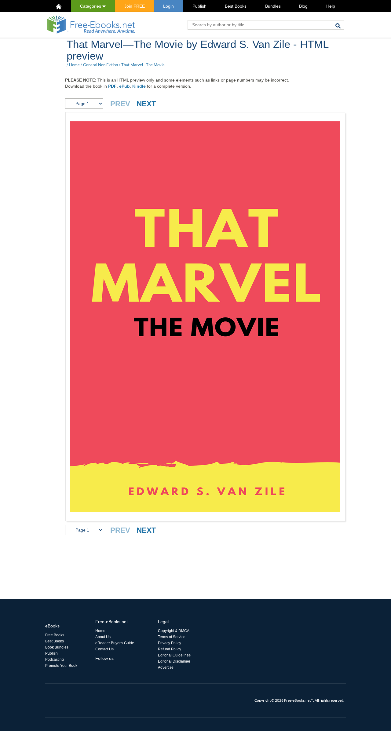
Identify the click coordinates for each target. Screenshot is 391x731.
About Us (103, 637)
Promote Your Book (61, 665)
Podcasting (54, 659)
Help (330, 6)
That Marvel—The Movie (143, 64)
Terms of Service (171, 637)
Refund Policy (169, 649)
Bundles (273, 6)
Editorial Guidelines (174, 655)
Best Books (236, 6)
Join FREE (134, 6)
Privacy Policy (169, 643)
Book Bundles (56, 647)
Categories (91, 6)
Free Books (54, 635)
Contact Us (104, 649)
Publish (199, 6)
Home (74, 64)
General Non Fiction (100, 64)
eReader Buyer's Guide (114, 643)
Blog (303, 6)
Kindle (139, 86)
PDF (112, 86)
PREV (120, 104)
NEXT (146, 104)
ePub (124, 86)
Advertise (166, 667)
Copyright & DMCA (173, 631)
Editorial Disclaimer (174, 661)
